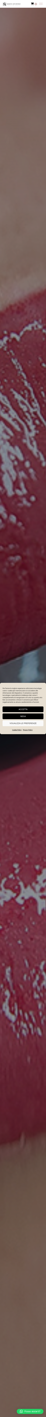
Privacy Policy (28, 730)
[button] (30, 1411)
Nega (23, 716)
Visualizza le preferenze (23, 723)
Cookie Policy (17, 730)
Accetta (23, 709)
